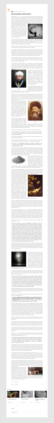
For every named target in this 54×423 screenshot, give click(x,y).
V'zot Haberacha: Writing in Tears (12, 399)
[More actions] (42, 11)
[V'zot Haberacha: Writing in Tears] (13, 394)
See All (46, 389)
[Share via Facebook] (11, 381)
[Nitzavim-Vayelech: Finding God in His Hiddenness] (41, 394)
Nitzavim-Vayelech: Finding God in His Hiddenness (40, 400)
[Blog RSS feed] (8, 10)
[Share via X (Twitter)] (13, 381)
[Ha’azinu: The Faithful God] (27, 394)
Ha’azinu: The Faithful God (25, 399)
